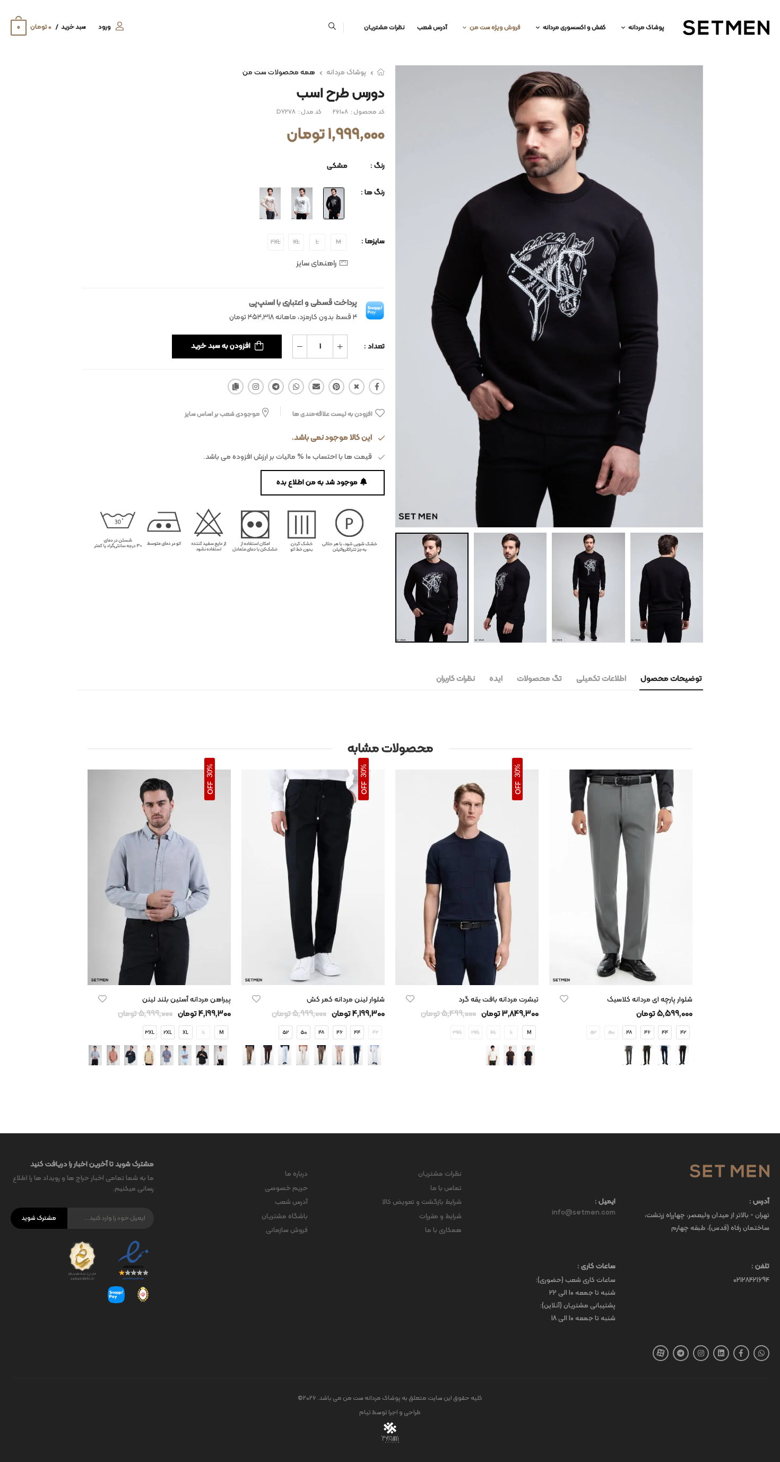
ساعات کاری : (596, 1266)
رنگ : (377, 166)
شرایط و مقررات (440, 1216)
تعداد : (374, 346)
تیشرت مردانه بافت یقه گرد (498, 999)
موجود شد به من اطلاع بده (317, 482)
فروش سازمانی (287, 1230)
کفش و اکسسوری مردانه (574, 27)
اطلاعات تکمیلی (601, 679)
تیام (365, 1412)
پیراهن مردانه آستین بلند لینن (186, 999)
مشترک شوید (38, 1218)
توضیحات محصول (671, 679)
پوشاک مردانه (646, 27)
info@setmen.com (584, 1213)
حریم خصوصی (286, 1188)
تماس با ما (446, 1188)
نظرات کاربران (455, 679)
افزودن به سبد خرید (220, 346)
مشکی (337, 166)
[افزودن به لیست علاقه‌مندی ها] (564, 999)
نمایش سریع (621, 971)
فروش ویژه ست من (495, 27)
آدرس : (759, 1202)
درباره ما (296, 1174)
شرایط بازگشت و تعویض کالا (422, 1202)
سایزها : (373, 241)
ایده (495, 679)
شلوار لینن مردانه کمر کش (346, 999)
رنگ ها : (373, 192)
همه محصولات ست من (278, 72)
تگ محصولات (539, 679)
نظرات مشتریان (384, 27)
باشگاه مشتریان (285, 1216)
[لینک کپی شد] (236, 387)
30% (518, 770)
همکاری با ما (443, 1230)
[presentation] (386, 1055)
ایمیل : (605, 1202)
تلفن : (760, 1266)
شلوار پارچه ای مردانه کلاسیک (649, 999)
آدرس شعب (432, 27)
